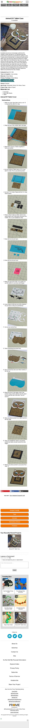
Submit (14, 373)
